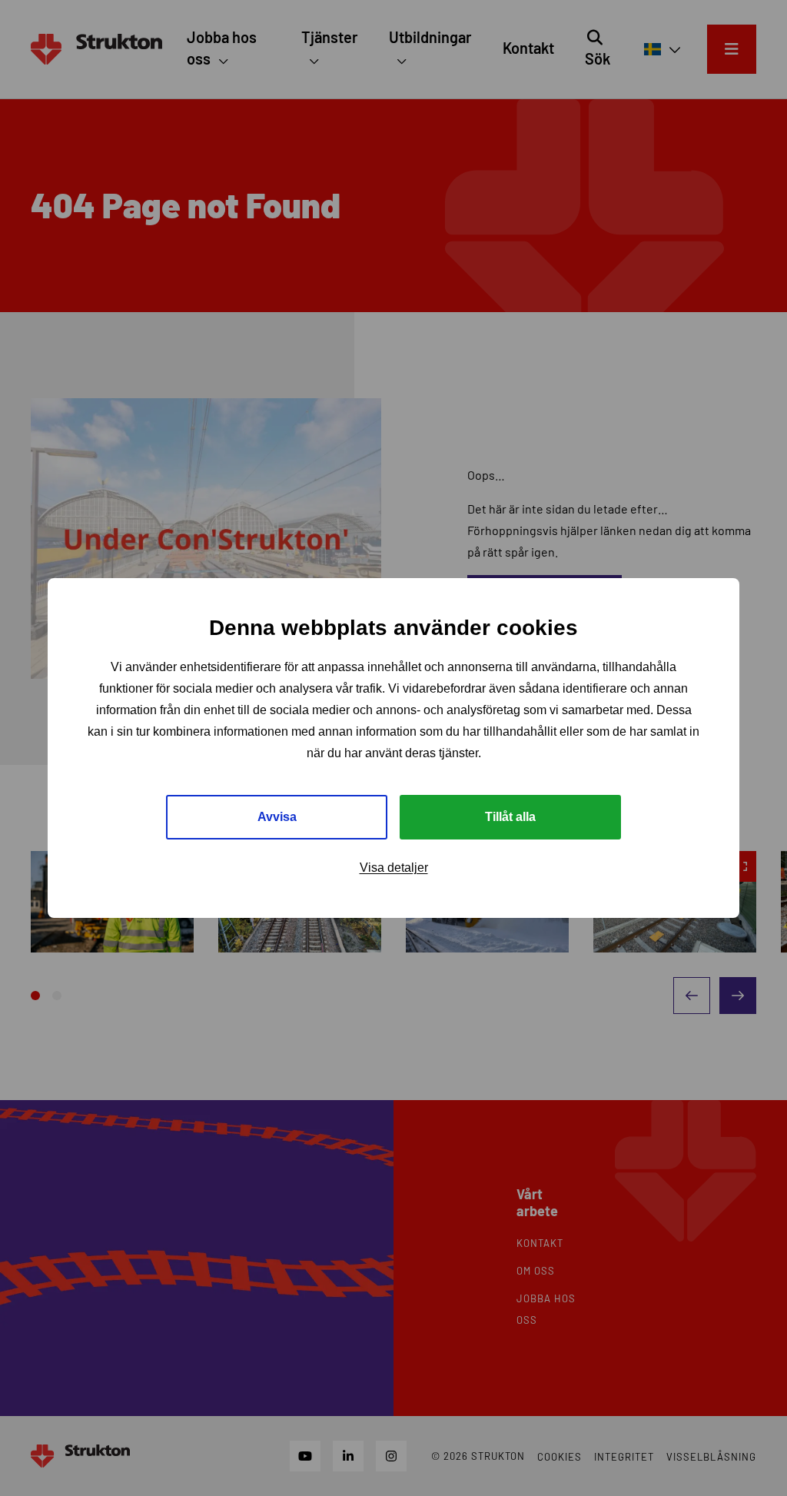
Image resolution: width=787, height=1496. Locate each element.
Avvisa (277, 816)
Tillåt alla (510, 816)
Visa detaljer (394, 867)
